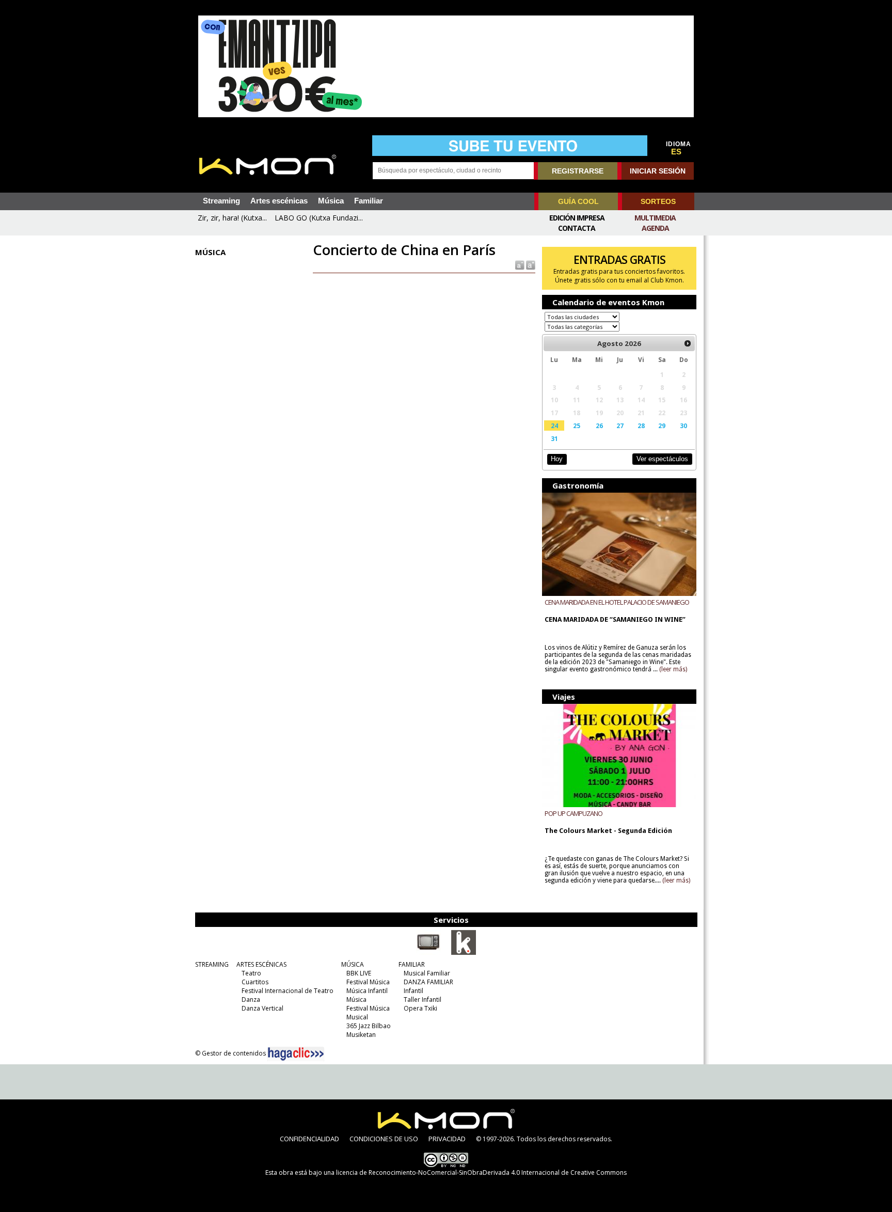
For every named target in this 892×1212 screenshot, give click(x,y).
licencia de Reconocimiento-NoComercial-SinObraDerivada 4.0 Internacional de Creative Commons (481, 1172)
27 (620, 425)
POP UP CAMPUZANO (573, 813)
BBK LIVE (358, 973)
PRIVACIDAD (447, 1138)
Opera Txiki (420, 1008)
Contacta (576, 228)
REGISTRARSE (577, 171)
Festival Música (368, 982)
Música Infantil (367, 990)
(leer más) (673, 669)
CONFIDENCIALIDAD (309, 1138)
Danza (251, 999)
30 (683, 425)
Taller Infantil (422, 999)
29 (661, 425)
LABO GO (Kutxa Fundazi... (319, 218)
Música (331, 201)
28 (641, 425)
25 (576, 425)
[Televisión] (428, 953)
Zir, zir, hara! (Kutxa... (232, 218)
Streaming (221, 201)
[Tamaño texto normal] (519, 265)
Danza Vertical (262, 1008)
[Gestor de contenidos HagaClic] (295, 1054)
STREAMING (212, 964)
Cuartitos (255, 982)
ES (676, 152)
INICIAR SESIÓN (658, 171)
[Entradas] (463, 953)
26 (599, 425)
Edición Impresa (576, 218)
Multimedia (655, 218)
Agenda (655, 228)
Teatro (251, 973)
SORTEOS (658, 201)
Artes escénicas (279, 201)
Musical (357, 1017)
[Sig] (687, 343)
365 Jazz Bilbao (368, 1025)
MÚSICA (352, 964)
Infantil (413, 990)
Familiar (368, 201)
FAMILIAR (412, 964)
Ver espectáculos (662, 459)
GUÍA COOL (578, 201)
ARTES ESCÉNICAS (261, 964)
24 (554, 425)
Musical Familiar (427, 973)
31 (554, 438)
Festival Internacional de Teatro (287, 990)
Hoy (557, 459)
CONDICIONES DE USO (383, 1138)
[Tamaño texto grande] (529, 265)
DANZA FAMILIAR (428, 982)
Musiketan (361, 1034)
